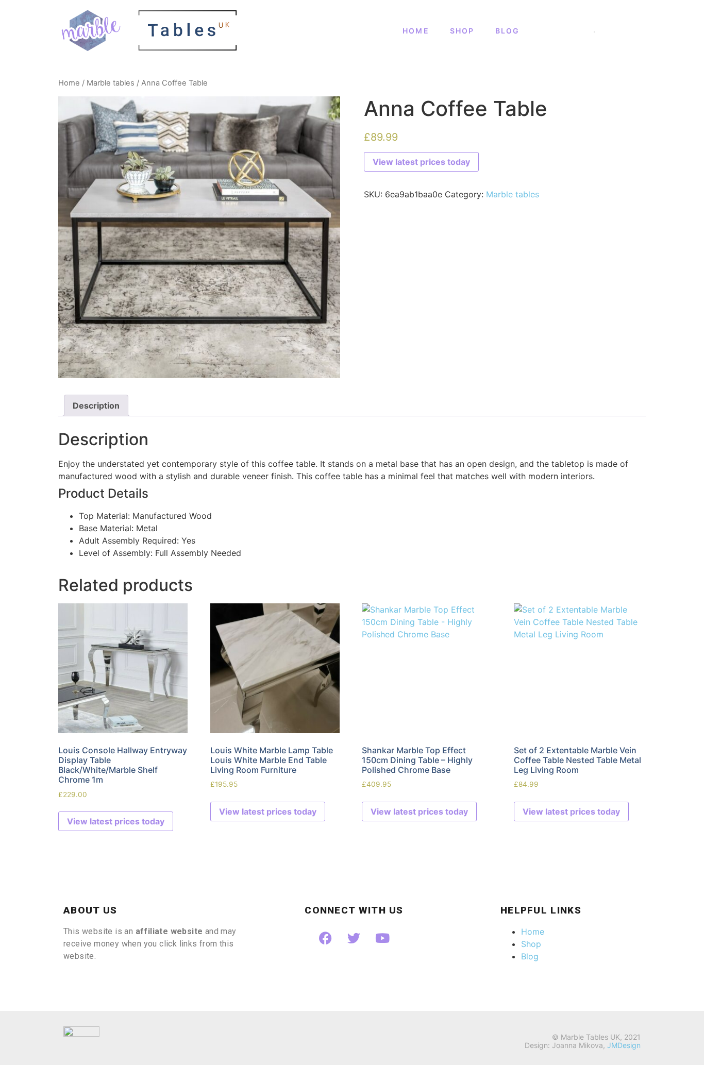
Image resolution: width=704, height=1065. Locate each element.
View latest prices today (421, 162)
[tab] (96, 405)
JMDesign (624, 1045)
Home (416, 30)
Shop (462, 30)
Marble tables (111, 83)
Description (96, 405)
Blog (507, 30)
